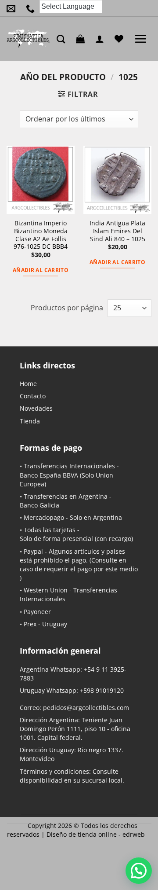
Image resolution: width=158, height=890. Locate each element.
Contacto (33, 396)
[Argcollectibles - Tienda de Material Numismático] (28, 39)
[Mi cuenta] (101, 38)
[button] (82, 38)
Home (28, 383)
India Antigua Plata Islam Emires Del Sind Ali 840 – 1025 (117, 231)
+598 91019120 (102, 690)
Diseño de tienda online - (96, 834)
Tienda (30, 421)
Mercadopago (44, 517)
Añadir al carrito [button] (40, 270)
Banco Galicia (39, 505)
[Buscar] (63, 38)
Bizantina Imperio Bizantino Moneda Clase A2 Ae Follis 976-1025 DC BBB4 (41, 234)
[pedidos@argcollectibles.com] (13, 8)
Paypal (33, 551)
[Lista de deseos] (121, 38)
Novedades (36, 408)
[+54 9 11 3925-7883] (32, 8)
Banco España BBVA (49, 475)
